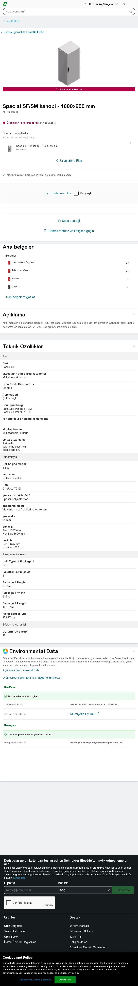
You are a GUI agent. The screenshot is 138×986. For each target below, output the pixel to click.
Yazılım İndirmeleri (15, 931)
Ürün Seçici (11, 936)
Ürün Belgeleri (13, 925)
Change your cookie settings (35, 979)
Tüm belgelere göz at (20, 297)
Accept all (65, 979)
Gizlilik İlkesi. (20, 878)
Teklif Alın (76, 936)
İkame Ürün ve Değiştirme (20, 942)
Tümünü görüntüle (24, 32)
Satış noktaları (79, 942)
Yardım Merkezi (79, 925)
